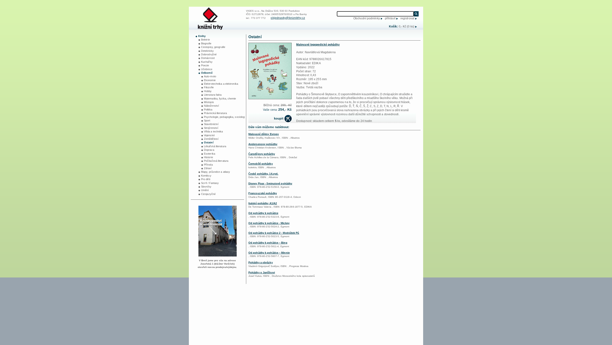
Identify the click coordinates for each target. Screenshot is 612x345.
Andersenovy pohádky (262, 144)
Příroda (208, 164)
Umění (205, 190)
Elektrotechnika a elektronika (221, 83)
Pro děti (205, 179)
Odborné (207, 72)
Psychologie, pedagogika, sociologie (225, 116)
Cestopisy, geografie (213, 47)
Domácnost (208, 58)
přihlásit (390, 18)
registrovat (407, 18)
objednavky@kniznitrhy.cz (288, 18)
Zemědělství (211, 138)
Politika (208, 109)
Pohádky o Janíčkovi (261, 272)
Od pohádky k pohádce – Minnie (269, 252)
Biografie (206, 43)
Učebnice (206, 69)
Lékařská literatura (215, 146)
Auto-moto (210, 76)
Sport (207, 120)
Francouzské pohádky (262, 193)
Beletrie (205, 39)
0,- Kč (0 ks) (406, 26)
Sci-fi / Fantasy (210, 183)
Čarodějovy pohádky (261, 153)
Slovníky (206, 186)
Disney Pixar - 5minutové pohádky (270, 183)
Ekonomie (210, 80)
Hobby (208, 91)
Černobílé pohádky (260, 163)
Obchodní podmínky (366, 18)
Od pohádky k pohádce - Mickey (269, 223)
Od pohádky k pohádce (263, 213)
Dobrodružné (209, 54)
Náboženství (211, 105)
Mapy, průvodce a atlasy (215, 171)
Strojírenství (211, 127)
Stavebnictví (211, 124)
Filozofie (209, 87)
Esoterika (209, 153)
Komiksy (206, 175)
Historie (208, 157)
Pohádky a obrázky (260, 262)
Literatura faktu (213, 94)
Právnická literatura (215, 113)
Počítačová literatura (216, 160)
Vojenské (209, 135)
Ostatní (208, 142)
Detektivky (207, 50)
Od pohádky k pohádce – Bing (267, 242)
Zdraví (208, 168)
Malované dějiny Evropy (263, 134)
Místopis (209, 102)
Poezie (205, 65)
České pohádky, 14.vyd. (263, 173)
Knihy (202, 36)
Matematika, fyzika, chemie (220, 98)
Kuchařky (207, 61)
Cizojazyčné (208, 194)
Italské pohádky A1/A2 (262, 203)
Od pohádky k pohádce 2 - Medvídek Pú (273, 232)
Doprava (209, 149)
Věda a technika (213, 131)
